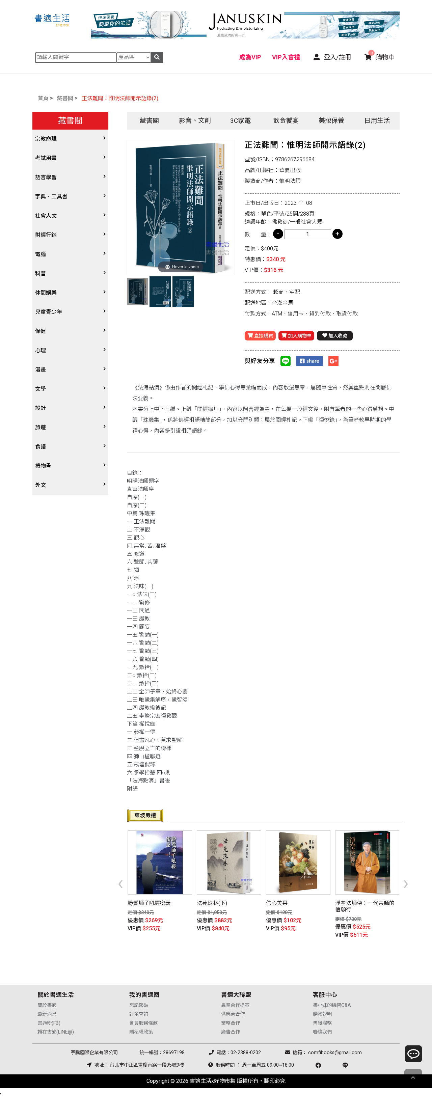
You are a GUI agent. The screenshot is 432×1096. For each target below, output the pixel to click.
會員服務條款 (143, 1023)
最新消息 (46, 1014)
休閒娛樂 (46, 293)
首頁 (43, 98)
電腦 (40, 254)
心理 (40, 350)
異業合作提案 (235, 1005)
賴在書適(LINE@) (55, 1032)
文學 (40, 389)
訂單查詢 (138, 1014)
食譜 (40, 446)
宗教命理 (46, 139)
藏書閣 (65, 98)
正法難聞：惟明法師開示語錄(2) (120, 98)
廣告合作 (230, 1032)
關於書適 (46, 1005)
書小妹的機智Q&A (332, 1005)
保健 (40, 331)
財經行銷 (46, 235)
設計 (40, 408)
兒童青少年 (48, 312)
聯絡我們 (322, 1032)
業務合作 (230, 1023)
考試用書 (46, 158)
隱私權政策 (141, 1032)
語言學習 (46, 177)
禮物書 (43, 466)
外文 (40, 485)
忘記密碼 (138, 1005)
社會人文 (46, 216)
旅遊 (40, 427)
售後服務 (322, 1023)
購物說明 (322, 1014)
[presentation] (120, 883)
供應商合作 (233, 1014)
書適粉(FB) (48, 1023)
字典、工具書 (51, 196)
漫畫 (40, 369)
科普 (40, 273)
